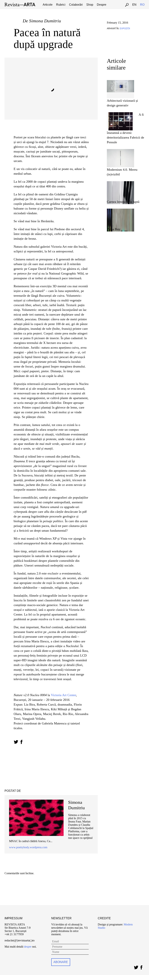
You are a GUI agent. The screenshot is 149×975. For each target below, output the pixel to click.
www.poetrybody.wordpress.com (28, 847)
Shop (89, 4)
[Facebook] (141, 966)
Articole (48, 4)
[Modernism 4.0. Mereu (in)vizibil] (120, 150)
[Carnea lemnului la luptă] (120, 182)
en (134, 4)
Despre (101, 4)
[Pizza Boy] (120, 210)
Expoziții (125, 28)
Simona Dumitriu (45, 20)
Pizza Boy (113, 229)
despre (27, 946)
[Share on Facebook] (21, 742)
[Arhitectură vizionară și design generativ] (120, 81)
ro (142, 4)
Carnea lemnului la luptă (123, 202)
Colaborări (76, 4)
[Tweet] (136, 966)
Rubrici (60, 4)
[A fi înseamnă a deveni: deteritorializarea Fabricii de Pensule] (120, 113)
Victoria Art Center (63, 695)
